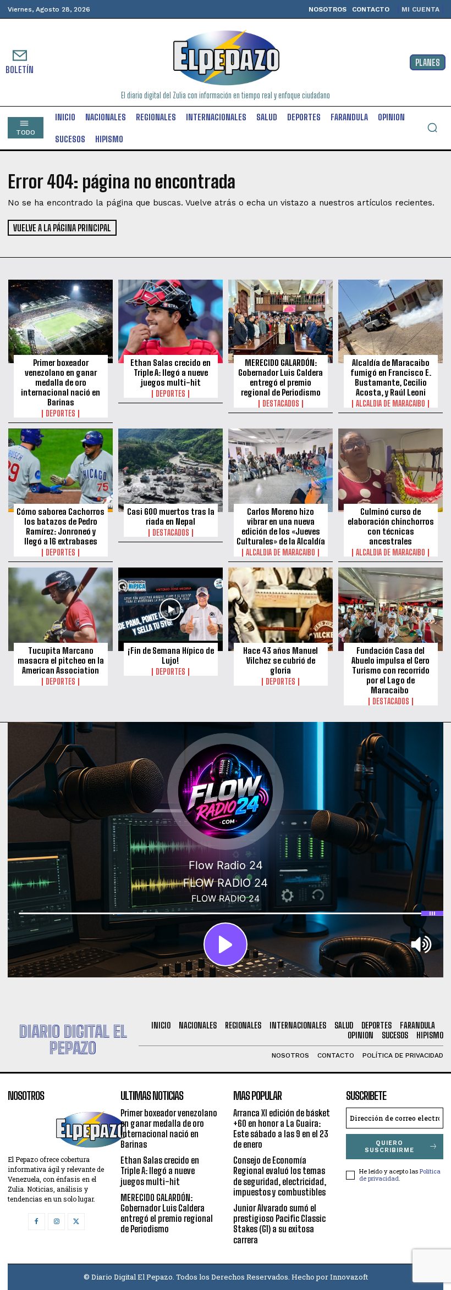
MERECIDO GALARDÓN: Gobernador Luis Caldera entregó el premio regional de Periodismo (280, 377)
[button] (432, 127)
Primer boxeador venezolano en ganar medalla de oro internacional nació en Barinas (60, 382)
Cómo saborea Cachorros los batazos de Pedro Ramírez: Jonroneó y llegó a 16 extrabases (60, 526)
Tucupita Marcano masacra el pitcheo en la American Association (61, 660)
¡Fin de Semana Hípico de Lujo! (171, 655)
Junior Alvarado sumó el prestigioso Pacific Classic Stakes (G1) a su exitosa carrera (279, 1224)
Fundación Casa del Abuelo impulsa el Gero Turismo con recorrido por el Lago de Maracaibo (390, 670)
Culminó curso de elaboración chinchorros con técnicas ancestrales (391, 526)
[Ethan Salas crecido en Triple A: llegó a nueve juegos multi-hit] (170, 321)
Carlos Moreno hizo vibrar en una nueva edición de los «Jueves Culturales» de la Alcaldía (281, 526)
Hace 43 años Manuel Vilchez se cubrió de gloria (280, 660)
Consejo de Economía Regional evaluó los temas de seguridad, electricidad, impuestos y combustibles (279, 1176)
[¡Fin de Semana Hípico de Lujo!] (170, 609)
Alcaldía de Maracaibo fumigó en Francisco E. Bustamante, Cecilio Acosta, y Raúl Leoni (390, 377)
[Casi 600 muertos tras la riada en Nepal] (170, 470)
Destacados (280, 404)
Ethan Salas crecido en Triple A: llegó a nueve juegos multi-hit (170, 372)
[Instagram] (56, 1221)
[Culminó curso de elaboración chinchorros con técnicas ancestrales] (390, 470)
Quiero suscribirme (389, 1146)
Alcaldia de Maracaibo (390, 404)
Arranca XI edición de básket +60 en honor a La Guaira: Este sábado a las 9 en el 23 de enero (281, 1129)
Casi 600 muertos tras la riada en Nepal (171, 516)
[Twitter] (76, 1221)
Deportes (60, 414)
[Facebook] (36, 1221)
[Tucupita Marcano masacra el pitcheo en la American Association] (60, 609)
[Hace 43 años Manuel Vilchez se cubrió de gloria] (280, 609)
